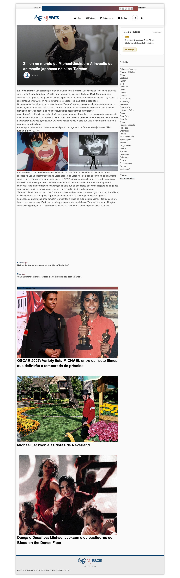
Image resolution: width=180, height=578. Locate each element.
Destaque (124, 77)
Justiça (123, 142)
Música (123, 148)
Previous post (23, 262)
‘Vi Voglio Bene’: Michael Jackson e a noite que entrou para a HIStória (49, 276)
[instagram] (128, 8)
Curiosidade (125, 107)
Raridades (124, 154)
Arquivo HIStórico (127, 72)
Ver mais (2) (129, 49)
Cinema (123, 92)
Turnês (123, 166)
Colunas (123, 95)
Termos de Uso (63, 570)
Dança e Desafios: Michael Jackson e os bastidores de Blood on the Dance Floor (64, 540)
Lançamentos (125, 145)
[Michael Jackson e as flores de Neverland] (67, 409)
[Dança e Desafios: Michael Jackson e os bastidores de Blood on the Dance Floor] (67, 495)
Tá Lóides (124, 127)
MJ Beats (35, 75)
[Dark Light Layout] (142, 18)
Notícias (123, 151)
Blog (122, 83)
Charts (122, 89)
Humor (123, 80)
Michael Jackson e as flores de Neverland (53, 444)
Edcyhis (123, 119)
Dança (122, 113)
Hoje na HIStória (127, 110)
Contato (123, 18)
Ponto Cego (125, 101)
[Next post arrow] (17, 282)
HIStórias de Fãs (127, 136)
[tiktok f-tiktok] (126, 8)
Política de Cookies (47, 570)
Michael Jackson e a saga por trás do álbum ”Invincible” (43, 265)
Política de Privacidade (27, 570)
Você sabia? (125, 169)
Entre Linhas (125, 98)
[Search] (135, 17)
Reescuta (124, 104)
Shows (123, 160)
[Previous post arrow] (17, 271)
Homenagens (125, 139)
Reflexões (124, 157)
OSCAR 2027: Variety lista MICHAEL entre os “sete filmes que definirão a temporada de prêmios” (67, 363)
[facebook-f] (120, 8)
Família (123, 133)
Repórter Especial (127, 124)
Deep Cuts (124, 116)
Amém (122, 121)
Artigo (122, 74)
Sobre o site (107, 18)
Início (78, 18)
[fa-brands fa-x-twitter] (123, 8)
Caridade (124, 86)
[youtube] (131, 8)
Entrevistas (124, 130)
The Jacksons (126, 163)
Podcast (91, 18)
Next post (21, 273)
